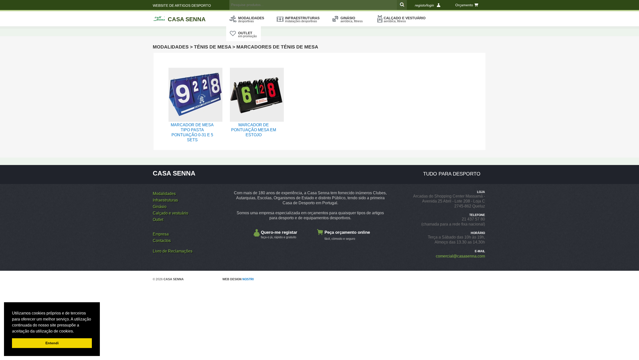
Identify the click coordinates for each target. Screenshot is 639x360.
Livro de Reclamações (172, 251)
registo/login (424, 5)
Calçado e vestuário (405, 19)
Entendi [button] (52, 343)
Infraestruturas (302, 19)
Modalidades (251, 19)
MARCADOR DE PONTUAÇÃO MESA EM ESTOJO (253, 130)
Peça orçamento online (347, 235)
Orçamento (464, 5)
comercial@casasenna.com (460, 256)
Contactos (162, 240)
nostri (248, 279)
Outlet (247, 34)
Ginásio (351, 19)
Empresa (161, 234)
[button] (75, 331)
